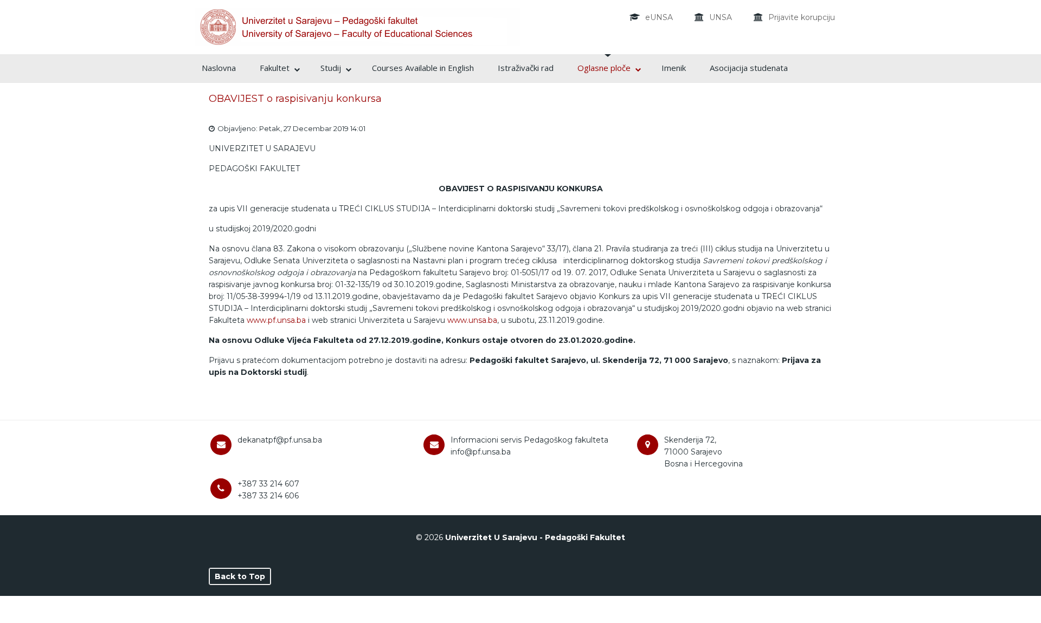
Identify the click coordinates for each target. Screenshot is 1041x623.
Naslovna (219, 67)
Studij (330, 67)
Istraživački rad (526, 67)
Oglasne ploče (604, 67)
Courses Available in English (423, 67)
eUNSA (659, 17)
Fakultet (275, 67)
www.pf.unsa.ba (276, 320)
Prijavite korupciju (801, 17)
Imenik (673, 67)
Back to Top (240, 576)
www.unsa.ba (472, 320)
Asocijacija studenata (749, 67)
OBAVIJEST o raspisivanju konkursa (295, 99)
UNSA (720, 17)
